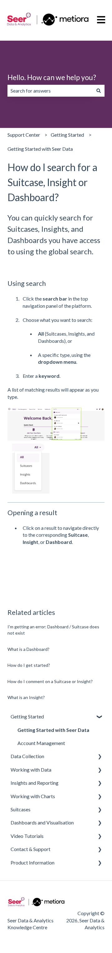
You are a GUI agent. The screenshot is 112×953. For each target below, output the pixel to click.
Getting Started (67, 135)
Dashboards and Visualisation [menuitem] (42, 822)
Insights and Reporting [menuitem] (34, 783)
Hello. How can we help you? (51, 77)
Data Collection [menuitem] (27, 756)
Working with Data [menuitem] (31, 770)
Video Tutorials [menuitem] (27, 836)
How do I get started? (28, 665)
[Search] (99, 91)
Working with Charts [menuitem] (33, 796)
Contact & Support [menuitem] (30, 849)
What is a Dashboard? (28, 649)
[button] (100, 717)
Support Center (23, 135)
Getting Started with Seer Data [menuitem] (53, 730)
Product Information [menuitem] (32, 862)
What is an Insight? (26, 697)
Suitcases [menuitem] (20, 809)
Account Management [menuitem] (41, 743)
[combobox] (50, 91)
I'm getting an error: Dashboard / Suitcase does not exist (53, 630)
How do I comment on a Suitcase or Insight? (50, 681)
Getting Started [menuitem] (27, 716)
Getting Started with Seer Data (40, 149)
